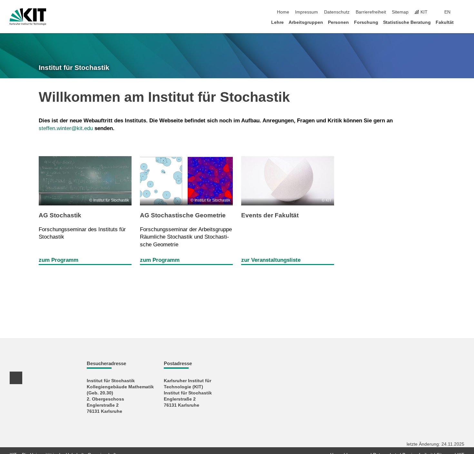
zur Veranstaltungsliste (271, 260)
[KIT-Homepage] (28, 16)
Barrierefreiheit (371, 12)
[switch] (462, 12)
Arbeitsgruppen (306, 22)
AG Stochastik (60, 215)
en (447, 12)
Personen (338, 22)
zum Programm (58, 260)
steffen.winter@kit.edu (66, 128)
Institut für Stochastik (74, 67)
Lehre (277, 22)
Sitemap (400, 12)
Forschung (366, 22)
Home (283, 12)
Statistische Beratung (407, 22)
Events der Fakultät (270, 215)
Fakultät (445, 22)
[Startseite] (462, 22)
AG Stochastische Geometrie (183, 215)
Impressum (306, 12)
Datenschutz (337, 12)
